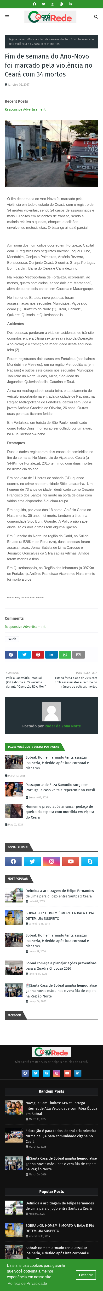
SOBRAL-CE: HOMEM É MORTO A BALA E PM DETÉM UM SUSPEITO (60, 916)
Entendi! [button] (86, 1275)
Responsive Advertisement (25, 109)
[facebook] (34, 4)
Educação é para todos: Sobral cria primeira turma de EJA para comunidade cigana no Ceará (61, 1136)
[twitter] (43, 4)
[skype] (70, 4)
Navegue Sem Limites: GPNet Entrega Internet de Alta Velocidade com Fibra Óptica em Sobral (61, 1108)
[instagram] (52, 4)
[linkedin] (77, 1073)
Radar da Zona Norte (62, 726)
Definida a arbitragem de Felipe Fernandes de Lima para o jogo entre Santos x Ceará (60, 893)
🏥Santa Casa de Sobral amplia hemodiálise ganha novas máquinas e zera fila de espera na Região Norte (61, 990)
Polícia (32, 39)
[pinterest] (61, 4)
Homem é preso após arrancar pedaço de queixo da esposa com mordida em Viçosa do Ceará (60, 811)
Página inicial (17, 39)
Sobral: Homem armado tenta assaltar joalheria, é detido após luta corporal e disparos (57, 762)
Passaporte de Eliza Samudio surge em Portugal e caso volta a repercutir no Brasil (60, 787)
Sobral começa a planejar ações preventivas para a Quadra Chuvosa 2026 (61, 966)
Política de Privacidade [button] (27, 1283)
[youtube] (70, 861)
